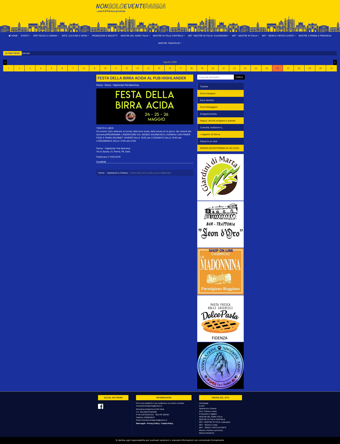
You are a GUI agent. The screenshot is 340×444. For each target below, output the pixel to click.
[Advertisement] (208, 10)
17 (181, 68)
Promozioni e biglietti (105, 35)
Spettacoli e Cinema (207, 408)
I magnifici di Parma (210, 134)
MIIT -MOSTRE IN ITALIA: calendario (214, 422)
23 (245, 68)
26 (277, 68)
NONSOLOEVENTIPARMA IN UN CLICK (219, 148)
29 (309, 68)
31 (331, 68)
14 (148, 68)
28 (299, 68)
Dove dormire (207, 100)
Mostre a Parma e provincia (315, 35)
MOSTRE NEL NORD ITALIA (210, 417)
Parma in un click (208, 141)
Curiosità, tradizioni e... (211, 127)
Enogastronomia (208, 114)
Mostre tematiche (206, 433)
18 (191, 68)
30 (320, 68)
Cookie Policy (167, 423)
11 (116, 68)
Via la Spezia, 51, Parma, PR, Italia (113, 151)
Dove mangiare (207, 93)
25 (266, 68)
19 (202, 68)
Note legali (140, 423)
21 (224, 68)
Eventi (201, 406)
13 (137, 68)
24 (256, 68)
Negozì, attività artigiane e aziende (217, 120)
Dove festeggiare (209, 107)
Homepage (203, 403)
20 (213, 68)
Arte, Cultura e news (208, 411)
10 (105, 68)
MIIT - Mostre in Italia (208, 425)
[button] (25, 35)
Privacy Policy (153, 423)
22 (234, 68)
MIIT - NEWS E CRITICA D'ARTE (212, 427)
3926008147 (149, 417)
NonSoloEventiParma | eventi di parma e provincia (132, 7)
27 (288, 68)
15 (159, 68)
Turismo (204, 86)
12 (127, 68)
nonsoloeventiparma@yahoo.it (149, 406)
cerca (239, 77)
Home (14, 35)
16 (170, 68)
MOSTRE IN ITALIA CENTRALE (212, 419)
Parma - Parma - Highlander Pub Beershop (117, 85)
